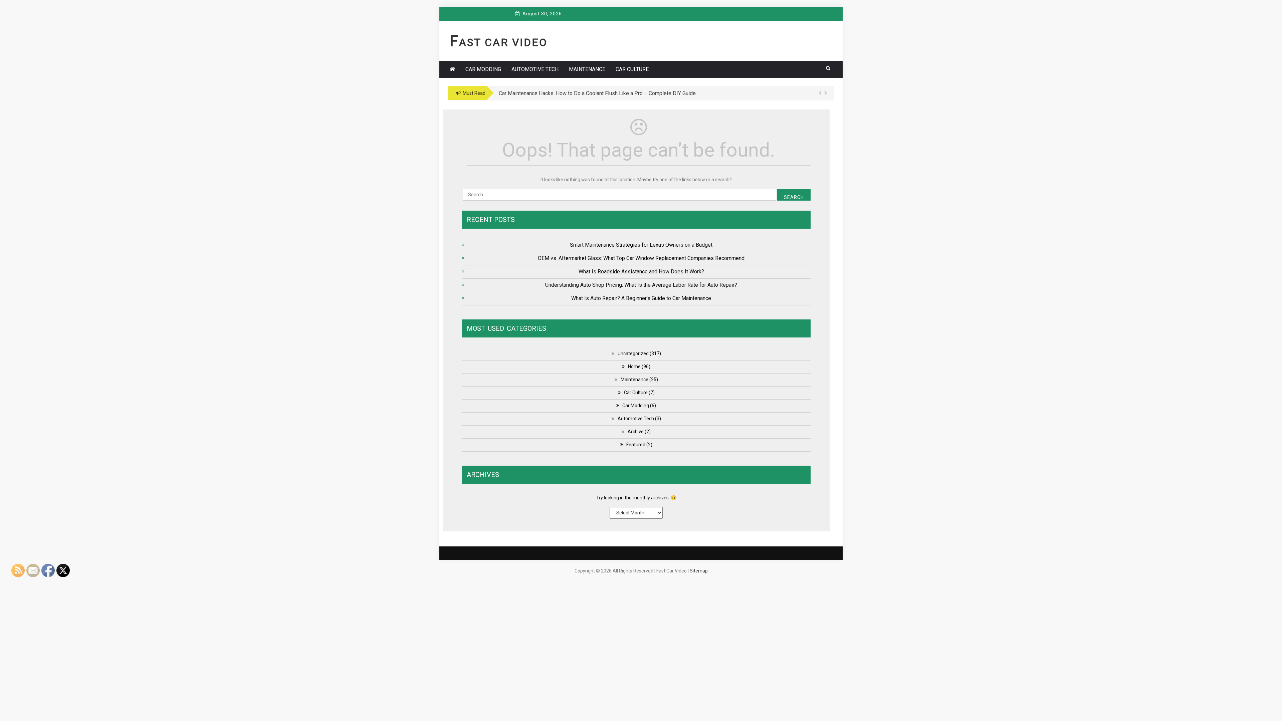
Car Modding (483, 69)
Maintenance (587, 69)
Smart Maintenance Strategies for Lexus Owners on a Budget (641, 245)
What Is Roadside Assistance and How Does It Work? (641, 271)
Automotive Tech (535, 69)
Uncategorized (633, 353)
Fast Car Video (499, 42)
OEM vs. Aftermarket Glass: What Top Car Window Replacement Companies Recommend (641, 258)
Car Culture (632, 69)
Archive (636, 431)
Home (634, 366)
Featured (635, 444)
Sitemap (699, 570)
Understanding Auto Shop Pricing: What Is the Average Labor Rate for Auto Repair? (641, 285)
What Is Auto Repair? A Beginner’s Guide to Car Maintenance (641, 298)
